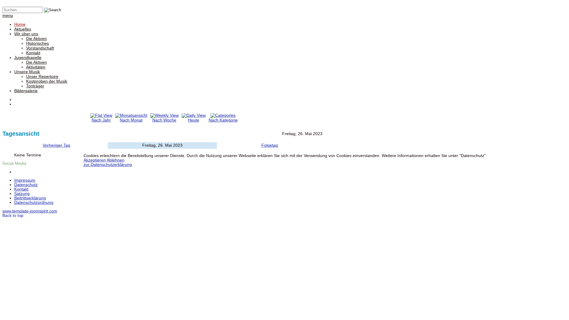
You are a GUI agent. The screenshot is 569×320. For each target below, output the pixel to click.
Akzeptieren (95, 160)
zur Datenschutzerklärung (108, 164)
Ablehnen (115, 160)
